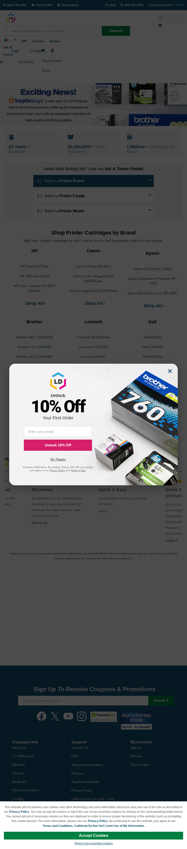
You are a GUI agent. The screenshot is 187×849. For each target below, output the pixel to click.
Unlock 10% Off (58, 445)
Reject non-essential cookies (94, 843)
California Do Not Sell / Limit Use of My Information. (109, 826)
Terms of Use (78, 470)
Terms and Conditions (58, 826)
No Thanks (58, 459)
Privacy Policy (19, 811)
